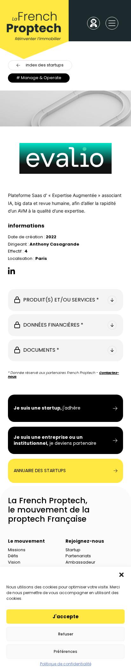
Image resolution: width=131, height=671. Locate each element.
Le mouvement (26, 541)
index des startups (45, 65)
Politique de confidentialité (65, 664)
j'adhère (47, 408)
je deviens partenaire (55, 440)
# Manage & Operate (38, 78)
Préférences (65, 651)
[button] (121, 575)
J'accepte (65, 616)
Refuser (65, 634)
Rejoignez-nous (85, 541)
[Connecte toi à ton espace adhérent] (93, 23)
